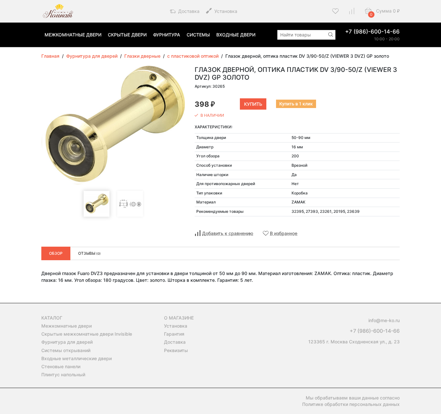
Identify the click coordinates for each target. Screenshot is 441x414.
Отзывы (89, 253)
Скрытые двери (127, 34)
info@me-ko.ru (384, 320)
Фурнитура (166, 34)
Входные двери (235, 34)
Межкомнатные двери (73, 34)
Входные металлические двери (76, 358)
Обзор (56, 253)
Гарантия (174, 334)
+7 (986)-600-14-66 (372, 31)
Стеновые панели (60, 366)
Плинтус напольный (63, 374)
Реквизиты (176, 350)
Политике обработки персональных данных (351, 404)
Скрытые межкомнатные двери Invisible (86, 334)
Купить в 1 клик (296, 103)
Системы (198, 34)
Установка (225, 11)
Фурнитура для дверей (67, 342)
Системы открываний (65, 350)
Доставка (188, 11)
